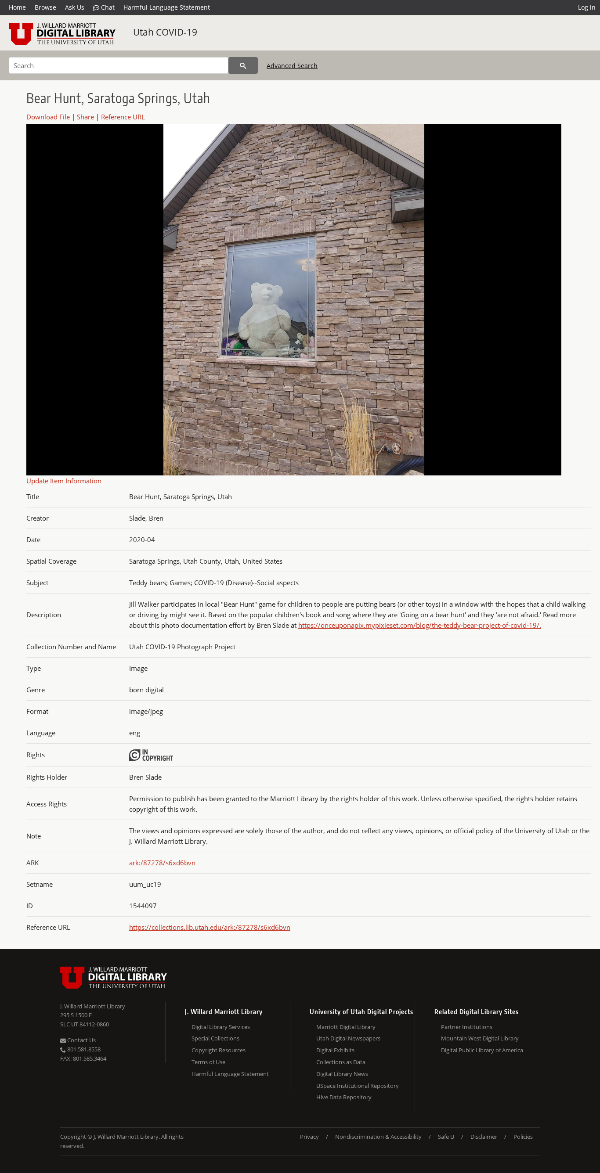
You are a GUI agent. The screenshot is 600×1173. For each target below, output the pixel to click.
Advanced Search (292, 65)
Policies (523, 1137)
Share (85, 116)
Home (17, 7)
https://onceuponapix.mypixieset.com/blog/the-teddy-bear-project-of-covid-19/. (419, 625)
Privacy (309, 1137)
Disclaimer (483, 1137)
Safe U (446, 1137)
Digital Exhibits (335, 1050)
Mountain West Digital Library (480, 1038)
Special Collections (215, 1038)
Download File (48, 116)
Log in (587, 7)
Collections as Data (340, 1062)
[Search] (243, 65)
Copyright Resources (219, 1050)
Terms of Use (208, 1062)
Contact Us (81, 1040)
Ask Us (74, 7)
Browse (45, 7)
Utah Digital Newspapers (348, 1038)
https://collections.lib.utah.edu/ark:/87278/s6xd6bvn (209, 927)
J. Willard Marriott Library (92, 1006)
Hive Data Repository (344, 1097)
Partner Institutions (466, 1027)
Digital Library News (342, 1074)
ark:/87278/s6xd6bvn (162, 862)
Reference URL (123, 116)
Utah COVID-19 (165, 32)
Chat (107, 7)
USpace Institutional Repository (357, 1086)
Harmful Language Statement (166, 7)
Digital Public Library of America (482, 1050)
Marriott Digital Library (346, 1027)
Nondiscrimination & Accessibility (378, 1137)
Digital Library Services (221, 1027)
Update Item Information (63, 480)
